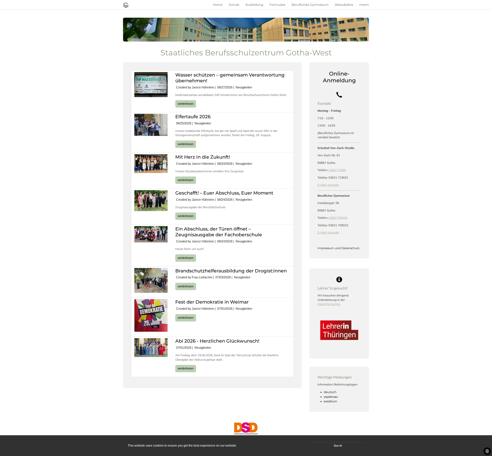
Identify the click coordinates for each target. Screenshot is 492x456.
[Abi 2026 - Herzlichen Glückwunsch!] (151, 347)
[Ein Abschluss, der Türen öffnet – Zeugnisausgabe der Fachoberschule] (151, 234)
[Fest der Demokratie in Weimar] (151, 315)
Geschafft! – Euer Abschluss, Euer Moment (224, 193)
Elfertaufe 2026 (193, 116)
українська (331, 397)
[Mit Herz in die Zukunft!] (151, 163)
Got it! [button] (338, 445)
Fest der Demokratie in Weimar (212, 302)
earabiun (330, 401)
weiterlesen (186, 103)
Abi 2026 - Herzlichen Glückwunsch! (217, 341)
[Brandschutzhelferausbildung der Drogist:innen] (151, 280)
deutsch (330, 392)
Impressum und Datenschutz (338, 248)
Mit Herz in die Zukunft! (202, 157)
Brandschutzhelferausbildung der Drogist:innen (231, 271)
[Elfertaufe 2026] (151, 124)
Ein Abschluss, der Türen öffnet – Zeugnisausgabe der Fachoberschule (218, 231)
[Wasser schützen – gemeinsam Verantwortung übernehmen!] (151, 84)
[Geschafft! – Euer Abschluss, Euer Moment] (151, 200)
